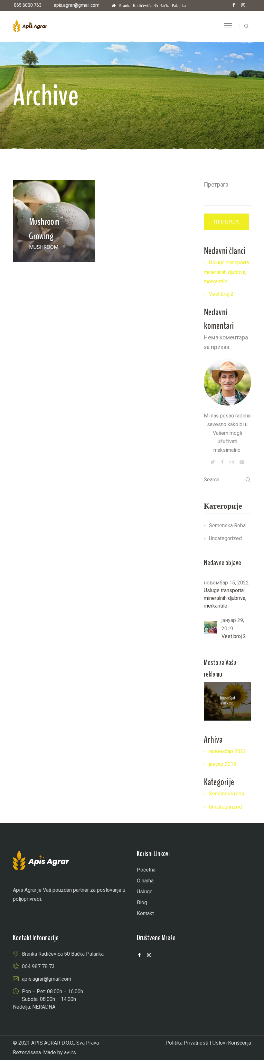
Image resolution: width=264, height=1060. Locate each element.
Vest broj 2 (221, 294)
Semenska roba (227, 525)
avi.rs (70, 1052)
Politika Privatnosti (186, 1043)
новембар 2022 (227, 751)
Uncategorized (225, 538)
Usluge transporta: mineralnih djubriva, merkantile (227, 272)
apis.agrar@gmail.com (76, 5)
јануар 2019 (222, 764)
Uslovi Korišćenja (231, 1043)
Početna (146, 870)
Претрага (216, 184)
